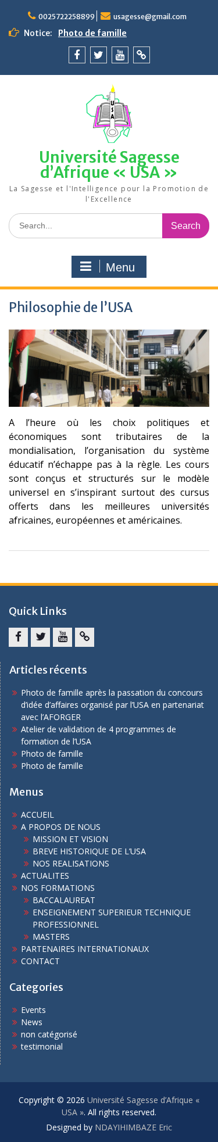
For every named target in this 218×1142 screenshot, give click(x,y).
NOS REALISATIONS (71, 863)
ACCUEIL (37, 814)
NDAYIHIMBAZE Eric (133, 1127)
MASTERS (51, 936)
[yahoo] (141, 54)
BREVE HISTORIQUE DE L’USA (89, 851)
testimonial (42, 1046)
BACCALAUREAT (64, 899)
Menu (120, 267)
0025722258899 (66, 16)
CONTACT (40, 960)
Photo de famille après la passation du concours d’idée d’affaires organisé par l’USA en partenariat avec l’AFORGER (112, 704)
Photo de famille (92, 33)
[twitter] (98, 54)
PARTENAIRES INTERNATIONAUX (85, 948)
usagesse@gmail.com (150, 16)
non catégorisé (49, 1034)
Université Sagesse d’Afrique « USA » (109, 165)
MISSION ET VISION (70, 838)
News (31, 1022)
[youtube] (120, 54)
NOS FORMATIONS (58, 887)
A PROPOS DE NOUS (61, 826)
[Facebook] (77, 54)
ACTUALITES (45, 875)
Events (33, 1009)
